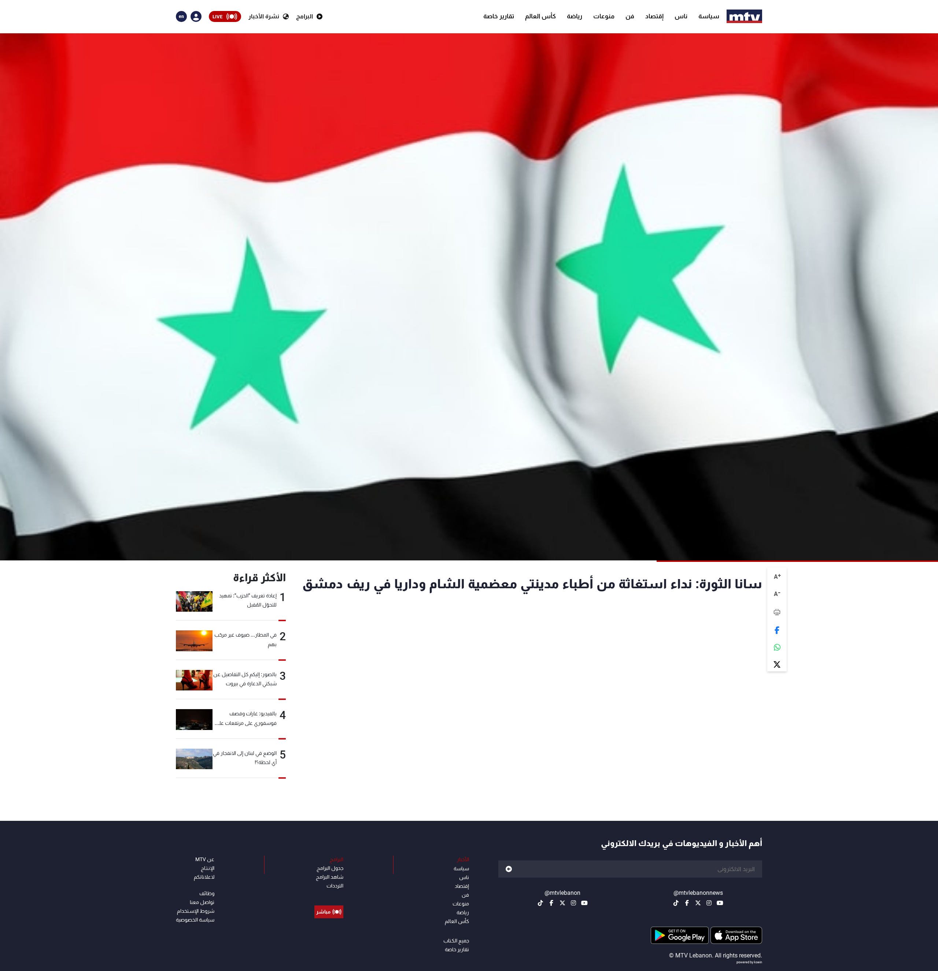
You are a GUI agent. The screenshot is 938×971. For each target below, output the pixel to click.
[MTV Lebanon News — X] (698, 902)
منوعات (603, 16)
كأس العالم (540, 16)
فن (629, 16)
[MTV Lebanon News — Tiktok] (676, 902)
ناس (681, 16)
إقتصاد (654, 16)
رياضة (574, 16)
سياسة (708, 16)
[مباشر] (328, 895)
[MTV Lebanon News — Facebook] (687, 902)
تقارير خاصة (498, 16)
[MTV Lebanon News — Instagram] (709, 902)
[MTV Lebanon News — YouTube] (719, 902)
